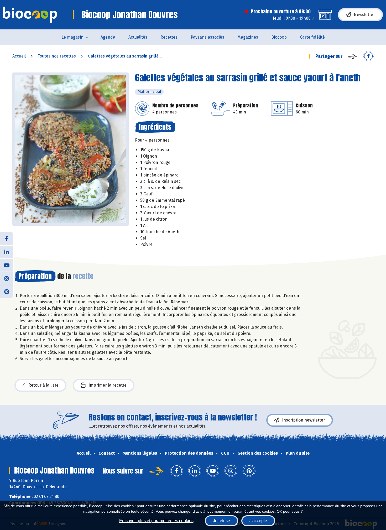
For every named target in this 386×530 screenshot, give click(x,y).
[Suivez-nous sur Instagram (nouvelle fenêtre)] (6, 278)
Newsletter (364, 14)
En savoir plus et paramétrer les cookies (156, 520)
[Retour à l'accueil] (30, 15)
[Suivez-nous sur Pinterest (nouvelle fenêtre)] (6, 291)
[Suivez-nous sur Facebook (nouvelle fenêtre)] (6, 238)
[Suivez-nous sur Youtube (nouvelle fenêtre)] (6, 265)
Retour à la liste (43, 385)
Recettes (169, 37)
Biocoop (279, 37)
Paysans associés (207, 37)
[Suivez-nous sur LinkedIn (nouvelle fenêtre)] (6, 251)
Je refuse (221, 520)
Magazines (247, 37)
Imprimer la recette (107, 385)
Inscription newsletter (303, 420)
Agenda (108, 37)
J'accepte (258, 520)
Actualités (137, 37)
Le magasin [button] (72, 37)
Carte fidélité (312, 37)
